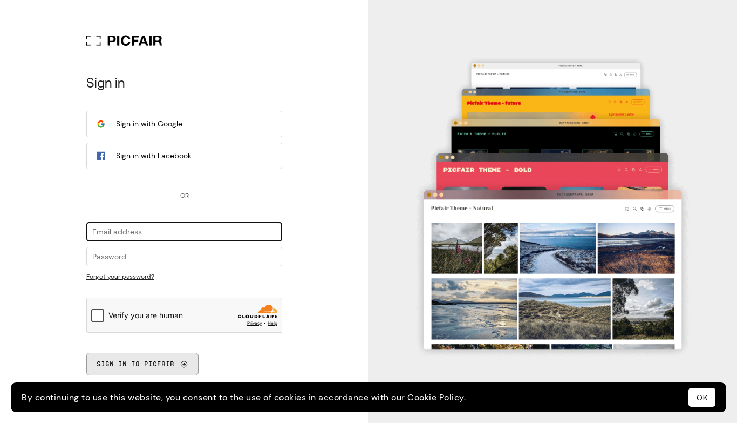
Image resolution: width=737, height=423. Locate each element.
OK (702, 397)
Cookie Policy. (436, 397)
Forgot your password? (120, 276)
